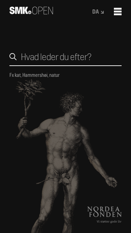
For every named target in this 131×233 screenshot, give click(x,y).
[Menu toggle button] (117, 11)
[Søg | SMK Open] (31, 12)
